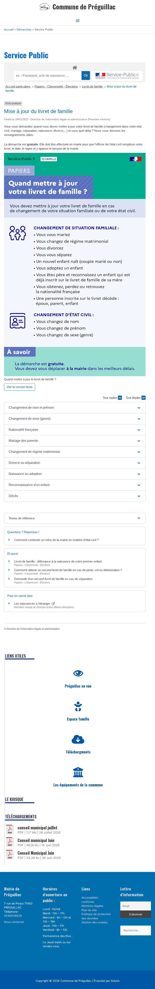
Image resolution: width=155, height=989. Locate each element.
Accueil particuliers (18, 86)
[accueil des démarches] (74, 67)
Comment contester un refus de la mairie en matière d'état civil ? (56, 540)
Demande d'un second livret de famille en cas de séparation (53, 579)
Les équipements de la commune (78, 784)
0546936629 (13, 915)
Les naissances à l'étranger (32, 603)
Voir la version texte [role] (19, 387)
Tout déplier (133, 397)
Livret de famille (92, 86)
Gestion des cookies (95, 922)
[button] (75, 407)
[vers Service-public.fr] (117, 76)
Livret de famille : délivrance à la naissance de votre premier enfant (58, 561)
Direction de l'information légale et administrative (33, 629)
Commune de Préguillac (83, 6)
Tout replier (110, 397)
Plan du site (89, 910)
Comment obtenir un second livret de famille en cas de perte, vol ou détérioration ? (68, 570)
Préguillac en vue (78, 686)
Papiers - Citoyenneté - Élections (57, 86)
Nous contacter (14, 922)
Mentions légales (92, 905)
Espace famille (78, 719)
